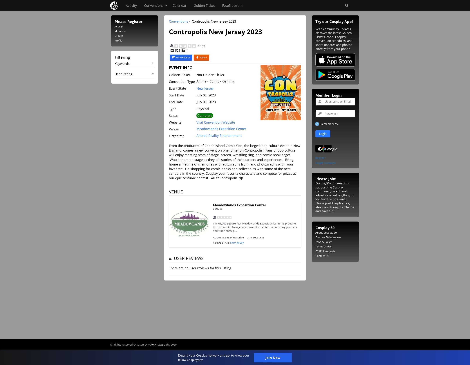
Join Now (272, 357)
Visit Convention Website (215, 122)
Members (120, 31)
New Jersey (205, 88)
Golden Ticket (204, 5)
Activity (131, 5)
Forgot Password (325, 163)
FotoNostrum (232, 5)
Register (320, 158)
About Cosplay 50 (326, 232)
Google (328, 148)
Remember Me (330, 124)
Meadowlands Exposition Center (239, 205)
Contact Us (322, 256)
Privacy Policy (323, 242)
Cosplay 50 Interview (328, 237)
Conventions (153, 5)
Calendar (179, 5)
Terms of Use (323, 246)
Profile (118, 40)
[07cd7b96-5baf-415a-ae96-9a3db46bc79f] (281, 92)
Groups (119, 35)
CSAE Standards (325, 251)
